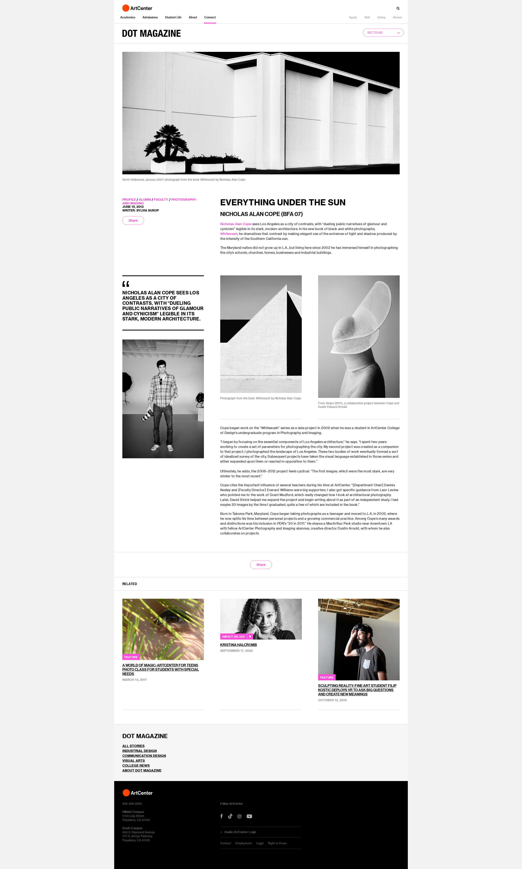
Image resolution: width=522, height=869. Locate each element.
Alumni (397, 17)
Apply (353, 17)
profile (129, 199)
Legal (259, 843)
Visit (367, 17)
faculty (161, 199)
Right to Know (277, 843)
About (193, 17)
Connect (210, 17)
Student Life (173, 17)
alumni (145, 199)
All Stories (133, 746)
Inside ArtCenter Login (240, 832)
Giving (381, 17)
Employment (244, 843)
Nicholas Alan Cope (235, 224)
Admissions (150, 17)
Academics (127, 17)
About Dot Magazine (141, 770)
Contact (225, 843)
